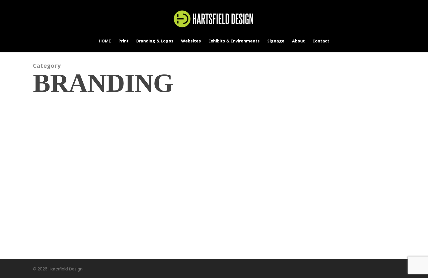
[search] (409, 19)
